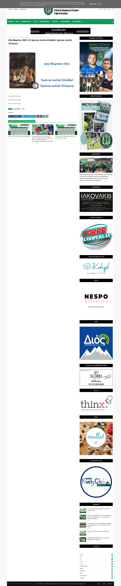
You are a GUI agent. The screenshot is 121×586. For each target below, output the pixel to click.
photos (96, 561)
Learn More (92, 4)
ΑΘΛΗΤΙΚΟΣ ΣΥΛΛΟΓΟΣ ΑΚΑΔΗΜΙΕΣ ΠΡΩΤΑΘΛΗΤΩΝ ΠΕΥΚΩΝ (22, 583)
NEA (96, 556)
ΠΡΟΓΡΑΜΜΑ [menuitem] (65, 21)
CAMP (96, 554)
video (96, 563)
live (96, 559)
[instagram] (102, 9)
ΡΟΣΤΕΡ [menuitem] (55, 21)
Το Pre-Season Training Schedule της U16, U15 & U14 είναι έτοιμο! (65, 137)
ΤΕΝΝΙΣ (96, 578)
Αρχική (98, 583)
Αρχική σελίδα (11, 37)
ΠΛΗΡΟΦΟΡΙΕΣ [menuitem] (44, 21)
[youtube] (105, 9)
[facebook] (100, 9)
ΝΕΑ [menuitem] (16, 21)
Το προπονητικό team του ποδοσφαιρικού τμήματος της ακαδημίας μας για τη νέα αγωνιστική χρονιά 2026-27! (99, 525)
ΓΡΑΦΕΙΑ (16, 9)
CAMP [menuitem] (35, 21)
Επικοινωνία (110, 583)
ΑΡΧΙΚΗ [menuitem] (10, 21)
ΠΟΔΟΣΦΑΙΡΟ (96, 575)
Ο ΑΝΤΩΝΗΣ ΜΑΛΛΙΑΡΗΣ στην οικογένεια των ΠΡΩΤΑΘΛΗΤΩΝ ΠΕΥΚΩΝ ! (98, 538)
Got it (100, 4)
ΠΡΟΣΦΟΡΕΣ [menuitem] (77, 21)
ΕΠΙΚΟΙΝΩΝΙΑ (23, 9)
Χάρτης (104, 583)
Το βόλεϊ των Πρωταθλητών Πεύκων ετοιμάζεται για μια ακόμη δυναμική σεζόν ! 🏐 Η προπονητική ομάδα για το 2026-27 (99, 517)
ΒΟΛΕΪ (96, 568)
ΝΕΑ (16, 37)
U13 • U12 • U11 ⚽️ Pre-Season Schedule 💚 (19, 136)
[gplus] (110, 9)
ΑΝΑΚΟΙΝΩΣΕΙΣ (16, 109)
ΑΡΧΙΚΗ (10, 9)
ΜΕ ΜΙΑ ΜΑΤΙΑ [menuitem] (26, 21)
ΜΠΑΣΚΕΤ (96, 571)
